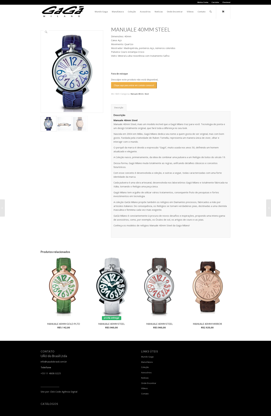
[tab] (118, 107)
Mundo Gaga (147, 356)
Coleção (145, 367)
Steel (147, 94)
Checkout (226, 2)
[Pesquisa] (210, 12)
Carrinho (215, 2)
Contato (145, 393)
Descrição (118, 107)
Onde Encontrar (148, 383)
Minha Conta (202, 2)
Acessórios (146, 372)
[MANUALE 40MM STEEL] (2, 208)
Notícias (145, 377)
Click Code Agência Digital (63, 391)
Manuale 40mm (137, 94)
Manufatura (147, 362)
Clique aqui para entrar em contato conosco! (134, 85)
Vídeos (144, 388)
